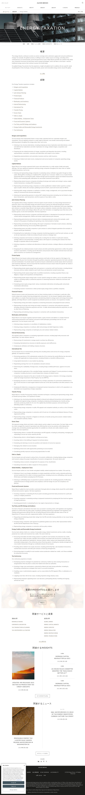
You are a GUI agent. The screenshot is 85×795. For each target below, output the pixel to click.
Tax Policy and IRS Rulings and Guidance (25, 124)
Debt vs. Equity (18, 115)
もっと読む (42, 73)
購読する (42, 602)
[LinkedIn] (38, 761)
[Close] (24, 765)
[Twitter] (46, 761)
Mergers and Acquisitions (21, 87)
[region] (13, 778)
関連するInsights (47, 44)
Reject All (13, 786)
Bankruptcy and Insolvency (21, 101)
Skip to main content (6, 1)
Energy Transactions (50, 635)
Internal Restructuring (20, 104)
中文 (82, 11)
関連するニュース (58, 44)
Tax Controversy (18, 130)
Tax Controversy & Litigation (21, 630)
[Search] (82, 3)
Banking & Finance (17, 621)
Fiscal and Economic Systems (22, 121)
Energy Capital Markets (51, 624)
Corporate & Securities (19, 624)
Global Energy (48, 621)
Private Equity (18, 95)
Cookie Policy (19, 779)
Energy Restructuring (51, 633)
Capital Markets (18, 90)
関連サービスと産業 (36, 44)
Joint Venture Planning (20, 93)
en (78, 11)
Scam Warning (44, 772)
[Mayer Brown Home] (42, 3)
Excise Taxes (17, 113)
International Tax (18, 107)
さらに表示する (42, 641)
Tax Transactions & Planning (21, 627)
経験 (28, 44)
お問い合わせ (39, 775)
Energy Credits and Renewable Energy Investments (28, 127)
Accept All (13, 782)
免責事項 (29, 772)
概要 (24, 44)
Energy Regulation (50, 630)
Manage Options (13, 789)
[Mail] (41, 761)
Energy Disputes (49, 627)
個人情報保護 (36, 772)
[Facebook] (44, 761)
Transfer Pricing (18, 110)
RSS (45, 775)
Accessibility (55, 772)
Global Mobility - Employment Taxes (24, 118)
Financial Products (19, 98)
